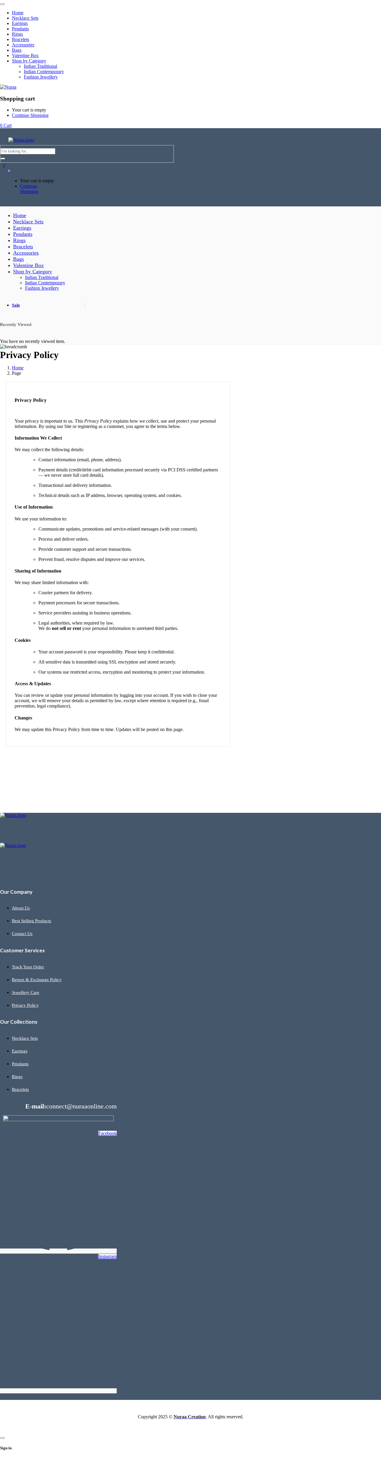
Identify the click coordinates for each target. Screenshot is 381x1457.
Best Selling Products (31, 920)
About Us (21, 908)
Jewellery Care (25, 992)
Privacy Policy (25, 1005)
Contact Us (22, 933)
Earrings (19, 1051)
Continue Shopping (30, 115)
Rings (17, 1076)
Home (18, 367)
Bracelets (20, 1089)
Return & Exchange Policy (37, 979)
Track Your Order (28, 966)
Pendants (20, 1063)
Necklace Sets (25, 1038)
